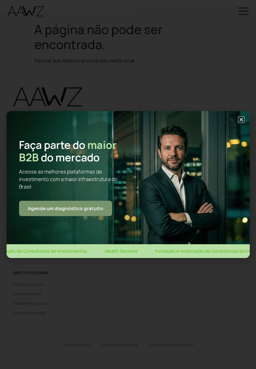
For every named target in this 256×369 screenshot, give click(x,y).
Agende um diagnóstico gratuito (65, 208)
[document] (128, 184)
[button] (241, 119)
